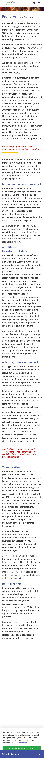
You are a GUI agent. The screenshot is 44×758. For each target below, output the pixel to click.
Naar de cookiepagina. (21, 743)
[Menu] (39, 3)
